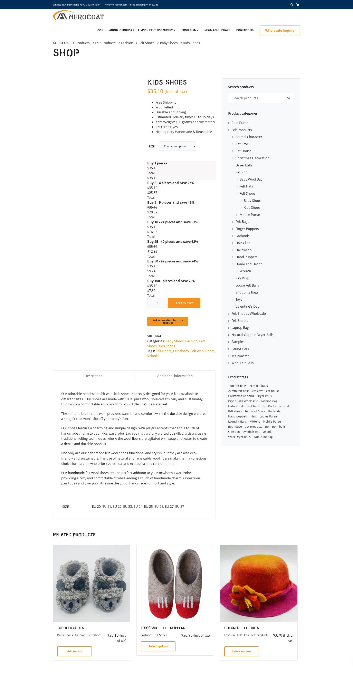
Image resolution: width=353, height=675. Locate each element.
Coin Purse (239, 122)
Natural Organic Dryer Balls (252, 334)
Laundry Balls (237, 421)
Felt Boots (163, 351)
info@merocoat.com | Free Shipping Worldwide (131, 4)
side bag (234, 432)
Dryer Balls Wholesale (243, 401)
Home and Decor (249, 264)
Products (189, 30)
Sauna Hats (240, 349)
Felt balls (253, 406)
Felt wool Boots (202, 351)
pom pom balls (275, 426)
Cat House (243, 151)
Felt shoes (181, 351)
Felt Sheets (239, 320)
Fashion (191, 341)
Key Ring (242, 278)
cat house (272, 391)
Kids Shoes (166, 346)
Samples (238, 341)
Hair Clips (243, 243)
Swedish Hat (251, 432)
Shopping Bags (247, 292)
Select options (158, 646)
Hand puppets (238, 416)
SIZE (152, 146)
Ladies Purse (268, 416)
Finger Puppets (247, 228)
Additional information (175, 376)
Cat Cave (242, 144)
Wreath (245, 271)
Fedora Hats (236, 406)
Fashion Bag (269, 401)
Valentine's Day (247, 306)
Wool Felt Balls (242, 363)
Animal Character (249, 137)
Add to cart (184, 303)
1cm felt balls (237, 386)
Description (94, 376)
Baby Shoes (174, 341)
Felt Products (241, 130)
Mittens (255, 421)
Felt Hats (246, 186)
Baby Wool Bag (251, 179)
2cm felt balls (258, 386)
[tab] (93, 376)
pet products (253, 426)
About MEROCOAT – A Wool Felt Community (141, 30)
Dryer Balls (244, 165)
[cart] (297, 5)
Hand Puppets (247, 257)
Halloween (244, 250)
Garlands (243, 236)
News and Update (217, 30)
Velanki (153, 356)
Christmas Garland (241, 396)
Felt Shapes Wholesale (248, 313)
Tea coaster (240, 356)
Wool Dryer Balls (239, 437)
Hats (254, 416)
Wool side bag (263, 437)
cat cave (257, 391)
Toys (239, 299)
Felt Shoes (247, 193)
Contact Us (245, 30)
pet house (235, 426)
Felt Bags (242, 221)
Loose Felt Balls (247, 285)
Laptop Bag (240, 327)
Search (289, 98)
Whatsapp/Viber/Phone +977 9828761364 (76, 4)
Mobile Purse (250, 214)
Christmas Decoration (252, 158)
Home (99, 30)
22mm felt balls (238, 391)
